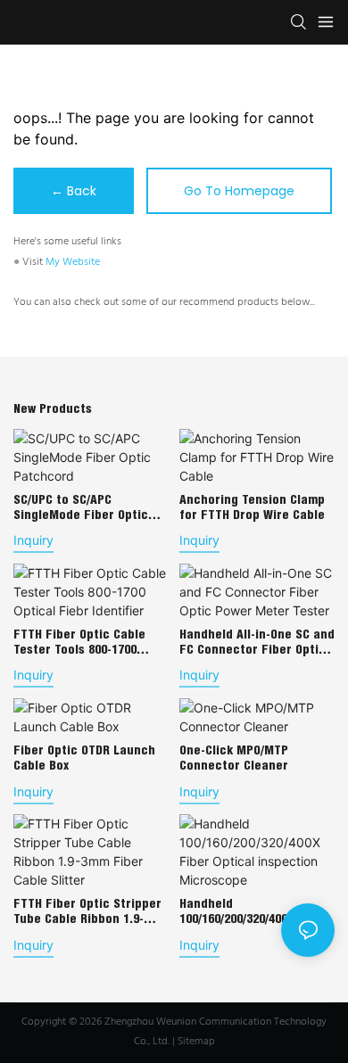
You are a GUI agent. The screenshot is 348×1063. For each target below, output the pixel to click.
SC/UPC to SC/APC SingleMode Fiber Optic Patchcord (80, 507)
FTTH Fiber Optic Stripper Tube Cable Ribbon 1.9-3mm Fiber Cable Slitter (87, 911)
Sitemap (196, 1042)
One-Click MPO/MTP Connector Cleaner (233, 758)
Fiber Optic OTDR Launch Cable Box (84, 758)
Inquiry (33, 540)
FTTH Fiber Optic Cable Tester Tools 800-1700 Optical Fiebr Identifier (80, 642)
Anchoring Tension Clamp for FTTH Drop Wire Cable (252, 507)
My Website (73, 262)
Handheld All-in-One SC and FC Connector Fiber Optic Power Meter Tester (257, 642)
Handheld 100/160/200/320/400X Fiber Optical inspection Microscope (253, 911)
